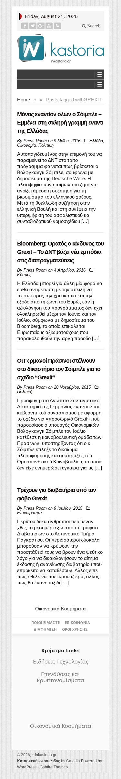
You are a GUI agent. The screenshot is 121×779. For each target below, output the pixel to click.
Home (23, 99)
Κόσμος (24, 274)
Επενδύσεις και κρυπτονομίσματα (60, 677)
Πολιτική (46, 145)
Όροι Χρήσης (75, 629)
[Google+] (41, 26)
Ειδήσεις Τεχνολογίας (60, 661)
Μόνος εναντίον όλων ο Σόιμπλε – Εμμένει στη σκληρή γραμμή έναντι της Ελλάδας (60, 122)
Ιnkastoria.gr (44, 755)
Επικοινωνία (77, 622)
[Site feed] (58, 26)
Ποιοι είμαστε (45, 622)
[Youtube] (49, 26)
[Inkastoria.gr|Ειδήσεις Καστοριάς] (60, 48)
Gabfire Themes (54, 767)
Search (93, 25)
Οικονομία (26, 145)
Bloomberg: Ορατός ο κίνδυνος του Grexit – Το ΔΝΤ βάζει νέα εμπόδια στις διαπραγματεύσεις (60, 252)
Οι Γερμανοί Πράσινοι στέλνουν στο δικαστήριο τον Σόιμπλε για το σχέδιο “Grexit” (58, 369)
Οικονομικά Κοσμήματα (60, 608)
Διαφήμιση (45, 629)
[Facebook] (25, 26)
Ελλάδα (96, 140)
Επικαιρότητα (29, 512)
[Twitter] (33, 26)
